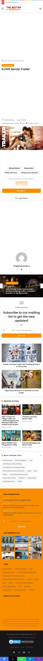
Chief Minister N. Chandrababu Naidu (14, 467)
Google (29, 579)
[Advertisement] (21, 35)
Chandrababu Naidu (8, 572)
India (35, 471)
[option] (21, 286)
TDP (19, 586)
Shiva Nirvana (11, 173)
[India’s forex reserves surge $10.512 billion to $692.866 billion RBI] (35, 539)
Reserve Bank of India (9, 478)
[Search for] (40, 9)
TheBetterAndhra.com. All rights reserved (21, 637)
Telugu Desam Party (9, 481)
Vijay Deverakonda (30, 173)
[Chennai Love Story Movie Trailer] (31, 409)
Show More (21, 191)
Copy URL (21, 183)
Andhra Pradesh (7, 460)
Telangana (21, 478)
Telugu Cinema (32, 478)
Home (5, 61)
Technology (29, 647)
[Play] (21, 138)
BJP (31, 460)
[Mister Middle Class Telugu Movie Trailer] (11, 435)
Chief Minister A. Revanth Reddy (12, 464)
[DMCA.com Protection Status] (21, 644)
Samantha (29, 168)
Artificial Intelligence (21, 460)
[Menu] (3, 9)
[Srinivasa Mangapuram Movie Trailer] (31, 435)
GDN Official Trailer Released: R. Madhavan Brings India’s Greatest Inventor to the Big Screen (20, 291)
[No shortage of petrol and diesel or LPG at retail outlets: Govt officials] (35, 547)
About (17, 647)
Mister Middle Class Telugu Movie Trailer (9, 444)
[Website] (21, 269)
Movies (10, 61)
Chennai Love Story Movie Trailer (29, 418)
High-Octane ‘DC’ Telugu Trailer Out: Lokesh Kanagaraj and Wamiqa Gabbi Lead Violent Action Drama (10, 421)
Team (22, 647)
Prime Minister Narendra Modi (18, 474)
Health (29, 471)
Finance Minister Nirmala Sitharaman (13, 471)
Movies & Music (19, 61)
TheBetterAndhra (9, 120)
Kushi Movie (15, 168)
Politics (5, 474)
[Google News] (21, 198)
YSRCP (20, 481)
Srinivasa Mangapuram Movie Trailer (31, 444)
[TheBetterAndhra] (13, 8)
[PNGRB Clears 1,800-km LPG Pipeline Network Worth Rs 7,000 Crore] (21, 547)
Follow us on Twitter (12, 596)
